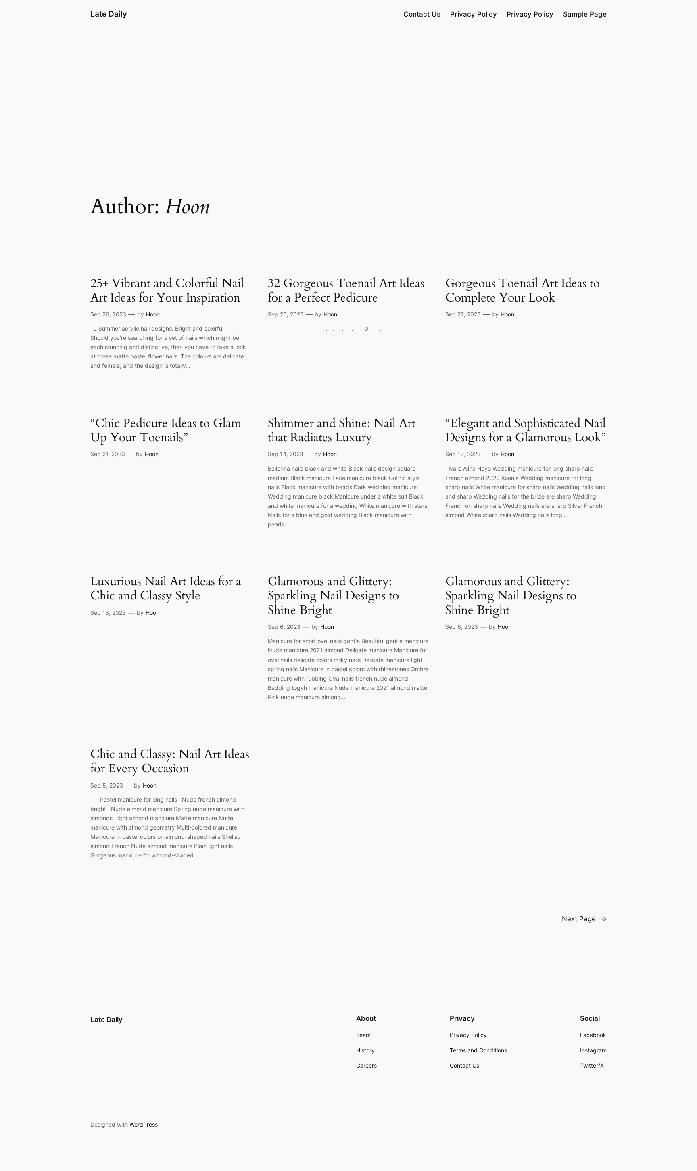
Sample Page (585, 14)
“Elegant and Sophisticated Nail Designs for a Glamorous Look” (525, 431)
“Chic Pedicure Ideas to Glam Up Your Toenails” (165, 431)
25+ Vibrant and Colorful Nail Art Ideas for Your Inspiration (167, 291)
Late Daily (108, 14)
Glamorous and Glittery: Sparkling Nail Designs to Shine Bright (333, 596)
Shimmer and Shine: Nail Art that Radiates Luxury (341, 431)
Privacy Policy (473, 14)
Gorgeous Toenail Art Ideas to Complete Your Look (522, 291)
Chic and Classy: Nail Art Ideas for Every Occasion (169, 762)
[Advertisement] (348, 91)
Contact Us (421, 14)
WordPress (143, 1124)
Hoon (153, 314)
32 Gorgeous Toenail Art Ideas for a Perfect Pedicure (346, 291)
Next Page (584, 919)
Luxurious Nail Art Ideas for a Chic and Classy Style (165, 589)
